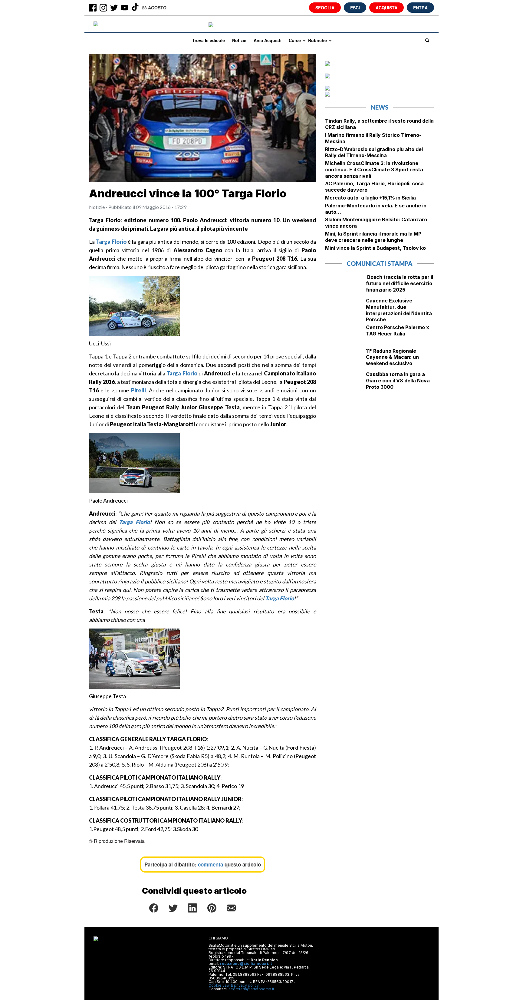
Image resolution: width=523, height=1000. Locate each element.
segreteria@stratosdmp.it (251, 989)
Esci (355, 8)
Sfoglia (324, 8)
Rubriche (317, 40)
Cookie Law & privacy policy (234, 985)
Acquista (386, 8)
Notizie (239, 40)
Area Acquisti (267, 40)
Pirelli (138, 390)
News (380, 107)
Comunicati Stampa (380, 263)
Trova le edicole (208, 40)
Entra (420, 8)
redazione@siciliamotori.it (246, 963)
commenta (210, 864)
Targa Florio (111, 241)
